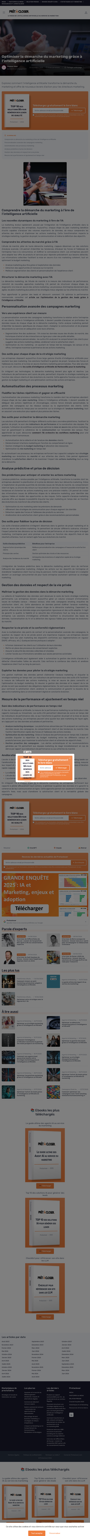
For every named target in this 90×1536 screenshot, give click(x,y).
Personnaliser (54, 1533)
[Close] (69, 758)
